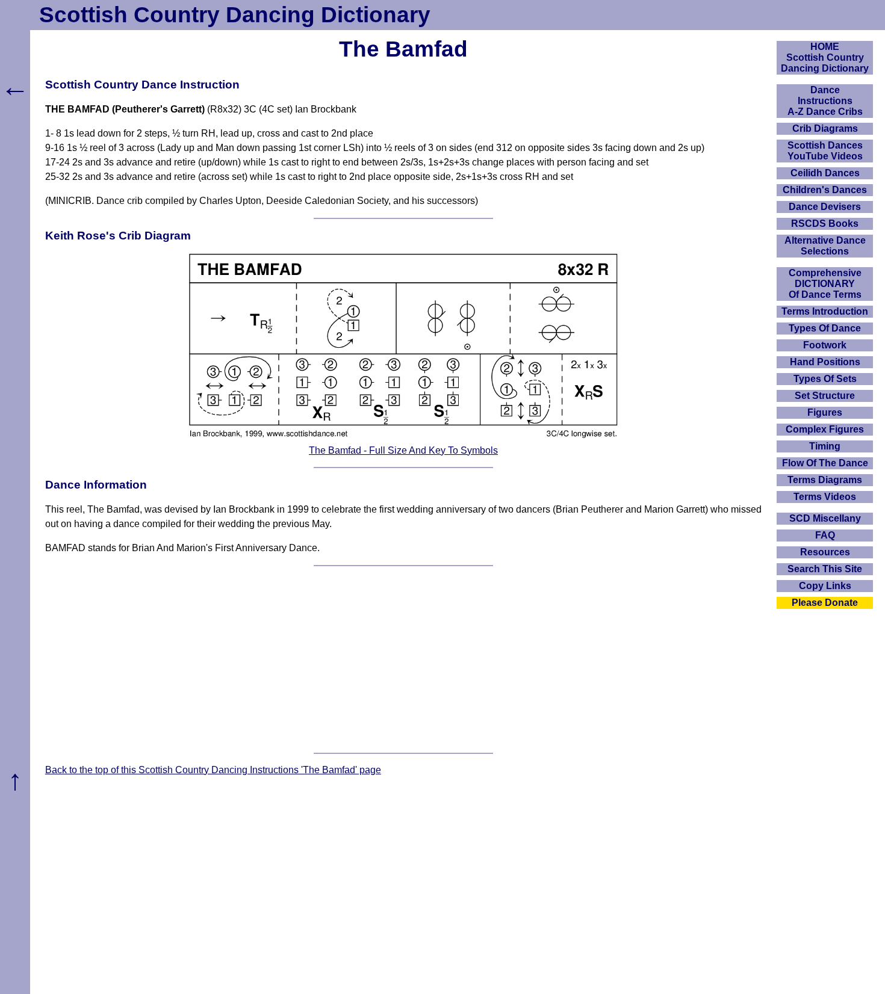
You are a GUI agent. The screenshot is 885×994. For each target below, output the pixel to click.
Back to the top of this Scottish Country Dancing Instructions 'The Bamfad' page (213, 770)
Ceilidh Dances (825, 173)
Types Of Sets (825, 379)
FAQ (825, 535)
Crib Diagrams (825, 128)
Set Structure (825, 395)
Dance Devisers (825, 207)
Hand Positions (825, 362)
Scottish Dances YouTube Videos (825, 150)
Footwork (824, 345)
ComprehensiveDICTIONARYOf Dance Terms (825, 284)
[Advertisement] (403, 659)
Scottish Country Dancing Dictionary (234, 14)
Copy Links (825, 586)
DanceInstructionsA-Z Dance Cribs (825, 101)
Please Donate (825, 602)
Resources (825, 552)
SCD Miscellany (825, 518)
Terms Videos (824, 497)
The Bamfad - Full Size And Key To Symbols (403, 450)
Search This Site (824, 569)
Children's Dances (825, 190)
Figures (824, 412)
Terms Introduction (824, 311)
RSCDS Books (825, 223)
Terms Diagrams (824, 480)
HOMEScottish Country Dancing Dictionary (825, 57)
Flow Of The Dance (825, 463)
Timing (824, 446)
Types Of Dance (825, 328)
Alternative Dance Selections (825, 245)
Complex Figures (825, 429)
